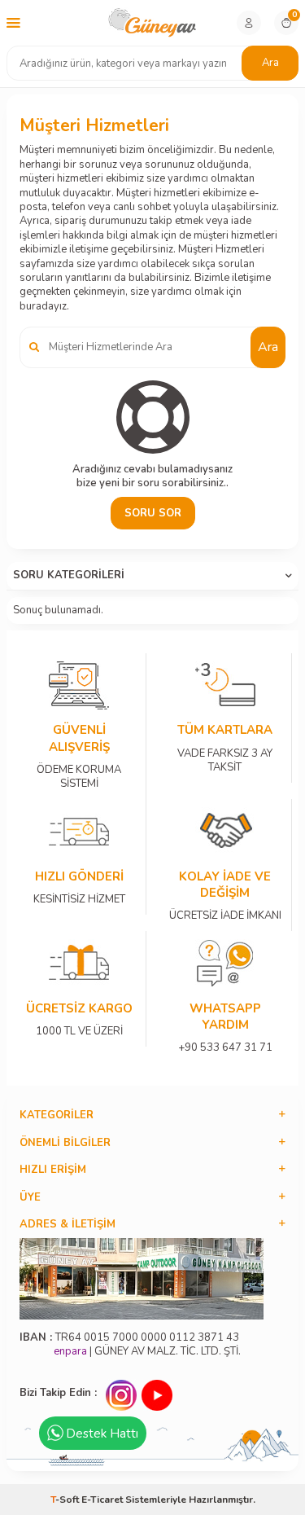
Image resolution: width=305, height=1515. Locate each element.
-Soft (65, 1499)
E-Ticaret (102, 1499)
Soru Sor (152, 513)
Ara (270, 62)
